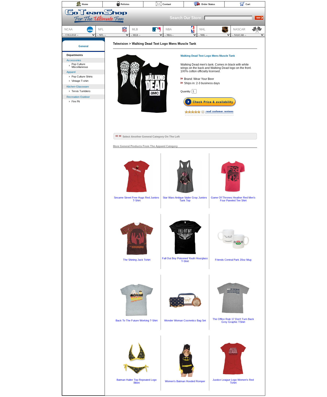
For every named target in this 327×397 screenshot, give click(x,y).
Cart (248, 4)
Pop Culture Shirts (82, 76)
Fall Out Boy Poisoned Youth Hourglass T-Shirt (185, 260)
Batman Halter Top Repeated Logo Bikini (137, 381)
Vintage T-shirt (80, 80)
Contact (167, 4)
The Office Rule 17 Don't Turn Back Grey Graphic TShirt (233, 320)
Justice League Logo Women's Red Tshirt (233, 381)
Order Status (208, 4)
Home (85, 4)
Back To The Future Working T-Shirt (137, 320)
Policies (125, 4)
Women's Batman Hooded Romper (185, 381)
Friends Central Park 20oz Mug (233, 259)
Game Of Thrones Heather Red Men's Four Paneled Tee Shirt (233, 199)
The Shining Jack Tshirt (136, 259)
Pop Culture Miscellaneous (80, 65)
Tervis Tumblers (81, 91)
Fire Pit (76, 101)
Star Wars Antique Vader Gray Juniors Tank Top (185, 199)
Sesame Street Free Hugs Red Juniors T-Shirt (136, 199)
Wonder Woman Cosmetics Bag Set (185, 320)
